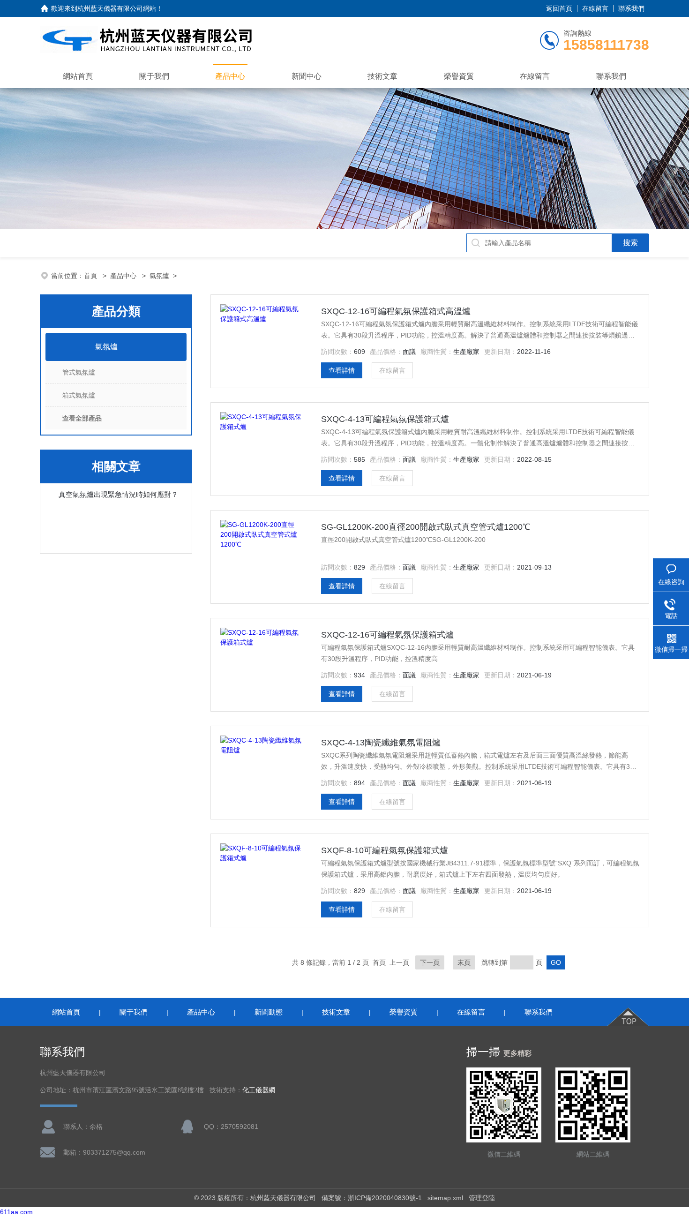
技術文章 (382, 76)
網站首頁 (78, 76)
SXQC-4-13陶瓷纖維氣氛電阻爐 (381, 742)
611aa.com (16, 1212)
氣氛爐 (159, 275)
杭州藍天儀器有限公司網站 (116, 8)
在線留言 (595, 8)
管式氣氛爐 (78, 372)
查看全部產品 (82, 418)
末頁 (464, 962)
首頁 (91, 275)
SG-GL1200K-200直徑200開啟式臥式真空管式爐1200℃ (426, 527)
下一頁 (430, 962)
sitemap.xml (445, 1198)
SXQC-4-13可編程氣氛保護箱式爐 (385, 419)
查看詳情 (342, 370)
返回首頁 (559, 8)
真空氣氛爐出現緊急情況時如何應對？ (118, 494)
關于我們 (154, 76)
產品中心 (230, 76)
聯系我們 (631, 8)
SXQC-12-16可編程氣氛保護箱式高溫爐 (396, 311)
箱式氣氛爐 (78, 395)
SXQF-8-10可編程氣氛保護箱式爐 (384, 850)
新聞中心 (307, 76)
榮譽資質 (459, 76)
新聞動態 (269, 1012)
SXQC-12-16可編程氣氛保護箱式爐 (387, 634)
